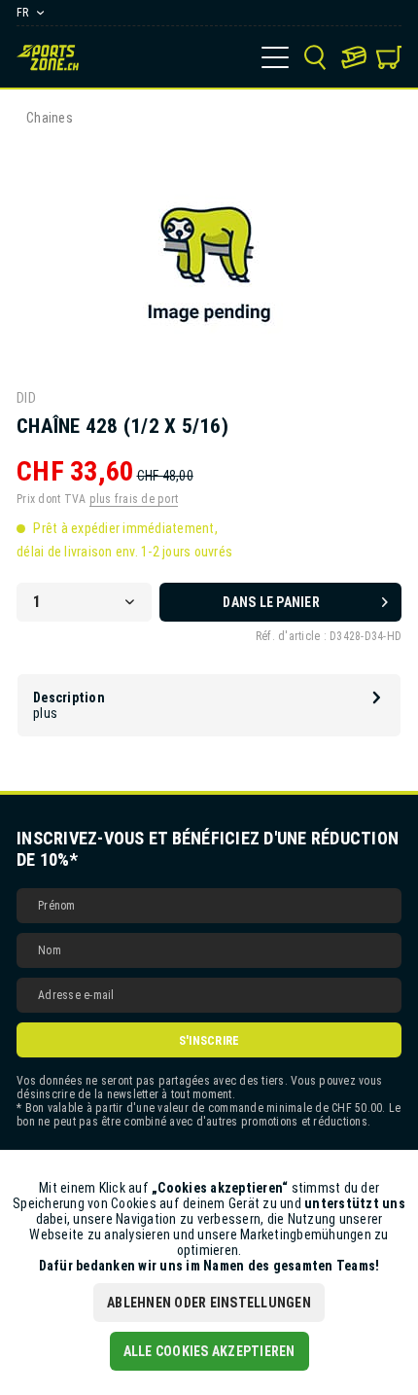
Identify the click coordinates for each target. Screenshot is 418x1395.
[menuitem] (275, 57)
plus (45, 713)
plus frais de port (134, 499)
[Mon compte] (353, 57)
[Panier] (388, 57)
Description (69, 697)
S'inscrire (209, 1041)
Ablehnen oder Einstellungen (209, 1302)
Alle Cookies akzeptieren (209, 1351)
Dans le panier (271, 602)
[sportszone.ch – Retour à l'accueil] (48, 57)
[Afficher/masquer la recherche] (315, 57)
